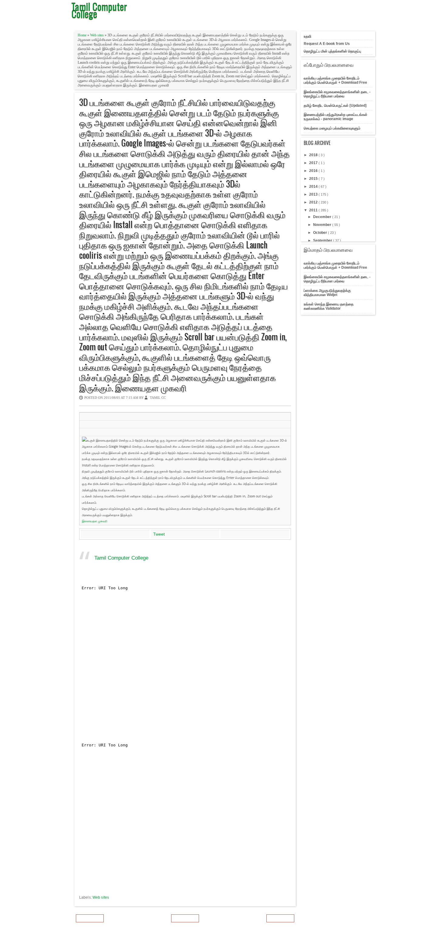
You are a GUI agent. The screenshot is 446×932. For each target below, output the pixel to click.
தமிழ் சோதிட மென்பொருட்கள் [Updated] (335, 105)
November (322, 225)
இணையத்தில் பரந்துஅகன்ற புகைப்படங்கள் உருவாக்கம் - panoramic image (335, 117)
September (323, 240)
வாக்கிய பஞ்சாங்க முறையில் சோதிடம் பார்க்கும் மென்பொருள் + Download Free (335, 80)
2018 (314, 155)
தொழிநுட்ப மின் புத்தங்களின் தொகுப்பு (332, 51)
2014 (314, 186)
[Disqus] (185, 657)
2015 (314, 179)
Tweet (159, 534)
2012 (314, 202)
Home (82, 35)
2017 (314, 163)
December (322, 217)
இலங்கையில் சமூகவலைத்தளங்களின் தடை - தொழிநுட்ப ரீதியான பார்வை (337, 94)
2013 (314, 194)
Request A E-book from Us (327, 44)
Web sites (97, 35)
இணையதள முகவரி (94, 521)
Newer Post (90, 918)
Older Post (280, 918)
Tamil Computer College (121, 558)
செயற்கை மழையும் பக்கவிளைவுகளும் (332, 128)
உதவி (307, 36)
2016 (314, 171)
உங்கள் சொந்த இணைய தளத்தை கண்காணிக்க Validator (328, 306)
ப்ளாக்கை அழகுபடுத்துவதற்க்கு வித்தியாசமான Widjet (327, 292)
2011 (314, 210)
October (320, 232)
